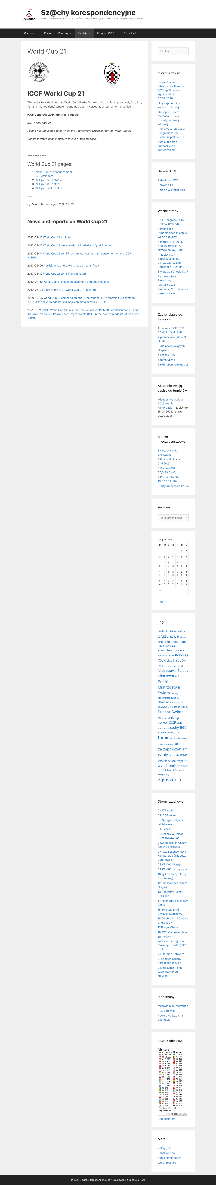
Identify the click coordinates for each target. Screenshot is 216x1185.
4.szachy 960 (166, 354)
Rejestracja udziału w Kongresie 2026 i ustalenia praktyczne (171, 133)
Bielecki (163, 631)
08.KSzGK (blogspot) (171, 864)
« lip (160, 601)
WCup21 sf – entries (48, 184)
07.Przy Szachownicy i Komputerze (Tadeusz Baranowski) (172, 855)
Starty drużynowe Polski (173, 486)
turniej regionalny (165, 744)
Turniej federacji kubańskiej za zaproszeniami (168, 146)
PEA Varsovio (166, 1010)
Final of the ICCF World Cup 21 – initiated (70, 289)
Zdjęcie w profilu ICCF (172, 189)
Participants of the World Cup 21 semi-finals (72, 265)
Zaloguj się (165, 1148)
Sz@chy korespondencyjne (88, 12)
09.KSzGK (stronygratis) (173, 869)
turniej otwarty (181, 738)
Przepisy (63, 33)
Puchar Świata (171, 712)
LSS (159, 666)
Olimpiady (164, 702)
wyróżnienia (167, 766)
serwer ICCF (167, 722)
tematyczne (173, 732)
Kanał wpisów (166, 1153)
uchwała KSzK (178, 755)
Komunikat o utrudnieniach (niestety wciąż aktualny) (172, 232)
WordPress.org (167, 1162)
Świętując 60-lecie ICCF (173, 271)
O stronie (29, 33)
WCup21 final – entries (49, 188)
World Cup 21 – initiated (58, 237)
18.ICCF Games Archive (173, 932)
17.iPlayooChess (168, 927)
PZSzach (162, 718)
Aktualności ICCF (168, 180)
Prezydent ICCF (178, 703)
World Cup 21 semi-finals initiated (64, 273)
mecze (167, 665)
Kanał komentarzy (169, 1157)
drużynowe (168, 636)
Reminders (46, 176)
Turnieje (82, 33)
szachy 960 (177, 727)
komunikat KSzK (166, 655)
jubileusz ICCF (167, 646)
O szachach (130, 33)
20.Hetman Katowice (171, 954)
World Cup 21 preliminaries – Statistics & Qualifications (77, 245)
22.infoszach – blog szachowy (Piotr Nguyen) (170, 971)
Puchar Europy (180, 706)
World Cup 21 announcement (53, 172)
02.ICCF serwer (167, 815)
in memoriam (176, 642)
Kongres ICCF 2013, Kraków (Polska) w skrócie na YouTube (170, 245)
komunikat (179, 650)
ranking (173, 717)
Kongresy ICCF (105, 33)
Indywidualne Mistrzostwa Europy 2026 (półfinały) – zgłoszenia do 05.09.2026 (170, 90)
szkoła (162, 732)
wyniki (182, 760)
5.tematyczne (166, 359)
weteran (162, 760)
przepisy (164, 706)
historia (162, 641)
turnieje (165, 737)
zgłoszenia (169, 779)
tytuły (163, 755)
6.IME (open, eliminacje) (173, 364)
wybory (172, 760)
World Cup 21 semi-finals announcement (69, 253)
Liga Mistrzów (176, 660)
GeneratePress (136, 1179)
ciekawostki (175, 631)
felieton (183, 637)
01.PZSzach (165, 810)
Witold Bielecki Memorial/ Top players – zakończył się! (173, 289)
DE (184, 631)
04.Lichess (165, 829)
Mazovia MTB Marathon (173, 1005)
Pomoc (48, 33)
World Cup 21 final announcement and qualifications (76, 281)
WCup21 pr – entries (48, 180)
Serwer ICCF (166, 185)
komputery (165, 650)
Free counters (166, 1118)
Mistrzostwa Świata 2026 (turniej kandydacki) (170, 403)
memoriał (178, 666)
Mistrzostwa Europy (173, 671)
